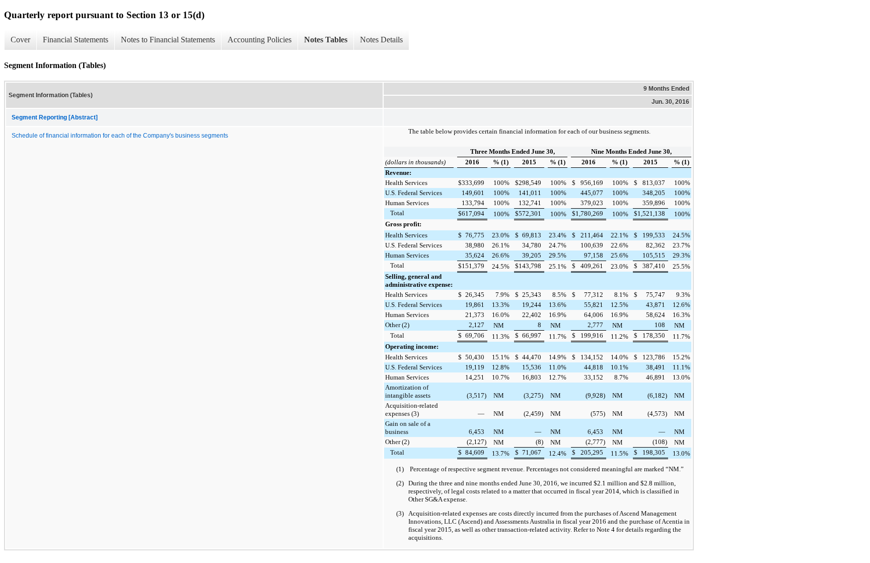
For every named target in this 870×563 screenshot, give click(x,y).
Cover (20, 39)
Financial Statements (75, 39)
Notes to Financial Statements (168, 39)
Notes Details (381, 39)
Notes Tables (325, 39)
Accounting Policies (260, 39)
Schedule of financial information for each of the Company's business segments (120, 136)
